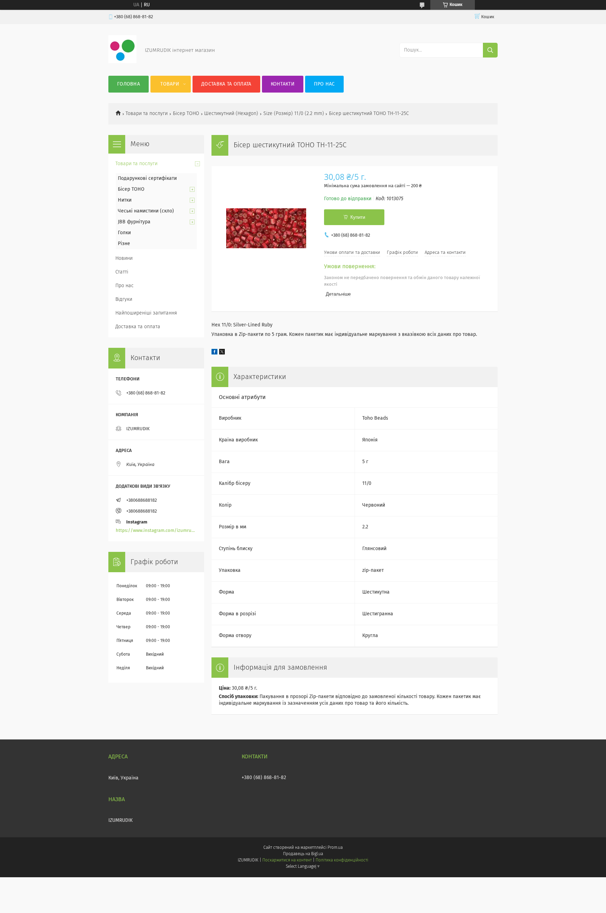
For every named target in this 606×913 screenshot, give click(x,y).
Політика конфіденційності (342, 860)
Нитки (125, 200)
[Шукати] (490, 50)
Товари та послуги (147, 113)
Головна (128, 84)
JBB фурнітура (134, 221)
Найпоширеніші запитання (146, 313)
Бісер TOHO (186, 113)
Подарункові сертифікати (147, 178)
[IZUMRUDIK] (122, 61)
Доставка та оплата (226, 84)
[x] (222, 353)
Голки (124, 232)
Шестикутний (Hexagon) (231, 113)
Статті (121, 272)
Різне (124, 243)
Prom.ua (335, 848)
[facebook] (214, 353)
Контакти (283, 84)
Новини (124, 258)
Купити (357, 217)
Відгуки (123, 299)
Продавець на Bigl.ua (303, 854)
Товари (169, 84)
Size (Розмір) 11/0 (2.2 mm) (293, 113)
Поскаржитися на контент (287, 860)
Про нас (324, 84)
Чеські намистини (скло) (146, 211)
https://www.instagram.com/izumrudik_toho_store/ (156, 530)
